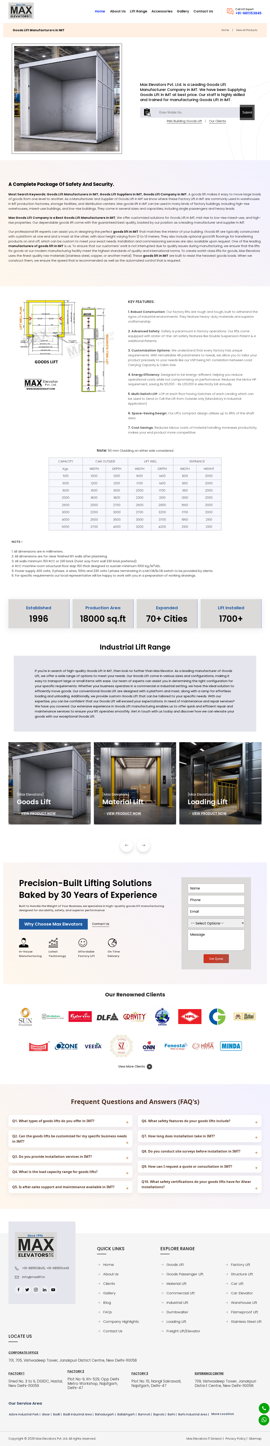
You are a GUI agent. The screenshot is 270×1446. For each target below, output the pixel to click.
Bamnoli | (145, 1414)
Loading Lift (176, 1322)
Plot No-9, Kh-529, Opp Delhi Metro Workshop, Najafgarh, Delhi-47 (93, 1383)
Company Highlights (121, 1322)
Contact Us (100, 924)
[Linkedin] (44, 1289)
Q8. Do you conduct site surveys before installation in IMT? (191, 1151)
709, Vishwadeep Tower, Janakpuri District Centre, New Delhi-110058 (225, 1383)
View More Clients (132, 1066)
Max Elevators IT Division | (205, 1439)
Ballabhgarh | (127, 1414)
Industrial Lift (177, 1303)
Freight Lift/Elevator (183, 1331)
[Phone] (261, 1405)
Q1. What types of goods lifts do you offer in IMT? (53, 1121)
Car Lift (237, 1284)
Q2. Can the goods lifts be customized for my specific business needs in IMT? (69, 1139)
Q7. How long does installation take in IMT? (178, 1136)
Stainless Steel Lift (246, 1322)
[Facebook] (18, 1289)
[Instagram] (36, 1289)
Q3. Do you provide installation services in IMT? (52, 1156)
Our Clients (217, 121)
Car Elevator (242, 1293)
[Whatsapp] (261, 1418)
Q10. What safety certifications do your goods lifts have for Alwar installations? (196, 1184)
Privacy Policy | (237, 1439)
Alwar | (47, 1414)
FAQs (107, 1312)
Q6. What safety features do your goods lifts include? (186, 1121)
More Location (222, 1414)
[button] (126, 845)
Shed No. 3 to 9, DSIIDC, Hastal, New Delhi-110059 (35, 1383)
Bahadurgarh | (106, 1414)
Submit (247, 112)
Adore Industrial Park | (25, 1414)
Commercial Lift (180, 1293)
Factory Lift (240, 1265)
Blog (107, 1303)
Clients (109, 1284)
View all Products (246, 30)
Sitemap (255, 1439)
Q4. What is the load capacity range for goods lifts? (55, 1171)
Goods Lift (175, 1265)
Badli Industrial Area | (78, 1414)
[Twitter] (27, 1289)
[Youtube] (53, 1289)
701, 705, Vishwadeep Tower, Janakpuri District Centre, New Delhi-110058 (72, 1360)
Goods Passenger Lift (184, 1274)
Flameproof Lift (244, 1312)
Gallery (109, 1293)
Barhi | (172, 1414)
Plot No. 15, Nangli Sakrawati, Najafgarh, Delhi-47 (156, 1383)
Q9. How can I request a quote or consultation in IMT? (187, 1166)
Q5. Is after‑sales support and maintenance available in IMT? (63, 1187)
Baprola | (160, 1414)
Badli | (57, 1414)
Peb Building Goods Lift (184, 121)
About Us (111, 1274)
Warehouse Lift (244, 1303)
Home (225, 30)
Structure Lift (242, 1274)
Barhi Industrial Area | (194, 1414)
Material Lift (176, 1284)
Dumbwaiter (177, 1312)
